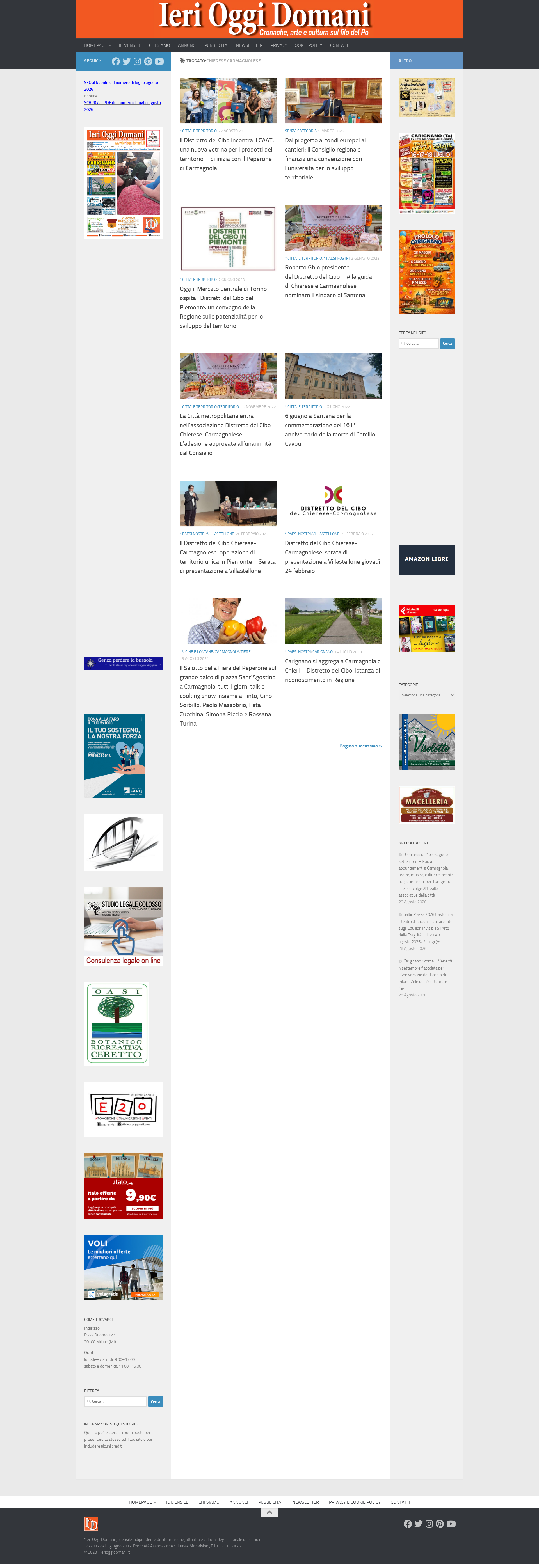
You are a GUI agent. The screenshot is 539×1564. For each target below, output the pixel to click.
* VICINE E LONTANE (196, 652)
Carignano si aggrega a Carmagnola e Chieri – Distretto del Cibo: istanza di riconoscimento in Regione (333, 670)
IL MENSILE (130, 45)
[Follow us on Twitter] (126, 61)
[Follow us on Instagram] (137, 61)
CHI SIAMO (159, 45)
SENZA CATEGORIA (301, 131)
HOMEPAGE (95, 45)
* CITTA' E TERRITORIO (198, 131)
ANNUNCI (187, 45)
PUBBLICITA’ (216, 45)
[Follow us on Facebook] (116, 61)
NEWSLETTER (249, 45)
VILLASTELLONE (220, 534)
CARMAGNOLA (227, 652)
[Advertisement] (123, 337)
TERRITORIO (228, 406)
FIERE (246, 652)
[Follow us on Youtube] (158, 61)
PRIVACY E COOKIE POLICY (296, 45)
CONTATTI (340, 45)
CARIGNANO (322, 652)
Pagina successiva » (360, 746)
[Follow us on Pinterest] (148, 61)
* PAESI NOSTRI (337, 258)
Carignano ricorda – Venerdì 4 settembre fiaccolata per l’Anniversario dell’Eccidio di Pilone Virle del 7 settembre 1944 (425, 975)
